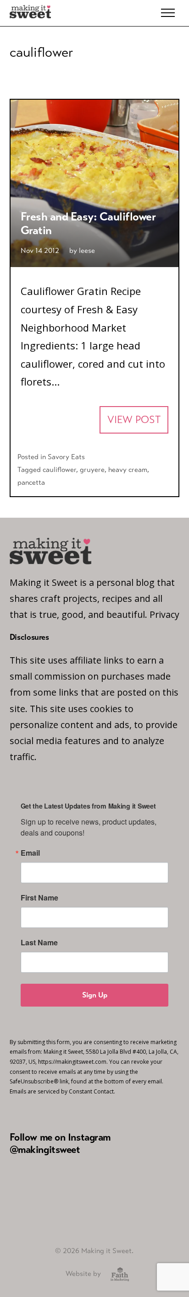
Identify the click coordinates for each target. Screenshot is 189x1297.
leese (87, 250)
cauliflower (59, 469)
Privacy (164, 614)
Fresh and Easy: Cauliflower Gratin (88, 223)
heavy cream (127, 469)
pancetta (31, 482)
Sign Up (94, 995)
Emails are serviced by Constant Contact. (62, 1091)
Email (30, 853)
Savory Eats (66, 456)
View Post (134, 419)
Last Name (39, 942)
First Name (39, 897)
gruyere (92, 469)
